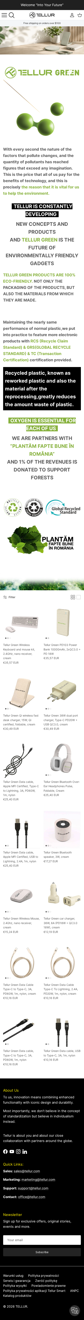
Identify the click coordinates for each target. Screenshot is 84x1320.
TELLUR (21, 1306)
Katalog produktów (17, 1296)
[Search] (13, 15)
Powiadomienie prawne (48, 1286)
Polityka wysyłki (15, 1286)
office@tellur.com (31, 1197)
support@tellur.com (33, 1188)
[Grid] (73, 597)
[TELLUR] (42, 15)
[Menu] (4, 15)
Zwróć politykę (46, 1281)
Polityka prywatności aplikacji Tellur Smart (34, 1291)
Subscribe (42, 1252)
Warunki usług (13, 1276)
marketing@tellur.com (38, 1180)
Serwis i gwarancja (16, 1281)
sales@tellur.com (27, 1171)
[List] (78, 597)
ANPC (74, 1291)
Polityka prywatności (43, 1276)
